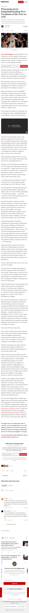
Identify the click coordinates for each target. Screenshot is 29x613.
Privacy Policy (15, 595)
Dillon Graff (7, 25)
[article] (14, 547)
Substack (7, 610)
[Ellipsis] (27, 499)
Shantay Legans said (7, 139)
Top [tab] (3, 537)
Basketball (4, 6)
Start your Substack (11, 606)
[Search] (26, 537)
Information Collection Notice (19, 593)
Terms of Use (22, 592)
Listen (25, 26)
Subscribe (21, 2)
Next (24, 475)
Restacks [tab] (10, 485)
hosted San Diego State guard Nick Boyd (13, 412)
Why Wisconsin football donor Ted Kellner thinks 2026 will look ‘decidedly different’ (10, 557)
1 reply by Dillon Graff (11, 524)
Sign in (26, 2)
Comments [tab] (4, 485)
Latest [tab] (6, 537)
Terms (24, 601)
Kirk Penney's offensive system (10, 408)
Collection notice (14, 603)
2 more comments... (5, 530)
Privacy (21, 601)
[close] (25, 562)
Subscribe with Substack (15, 589)
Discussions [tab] (12, 537)
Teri (5, 498)
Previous (5, 475)
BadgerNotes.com (17, 425)
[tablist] (7, 485)
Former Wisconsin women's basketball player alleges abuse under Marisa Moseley (9, 543)
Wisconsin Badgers (7, 54)
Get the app (21, 606)
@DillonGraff (11, 437)
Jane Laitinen (7, 511)
